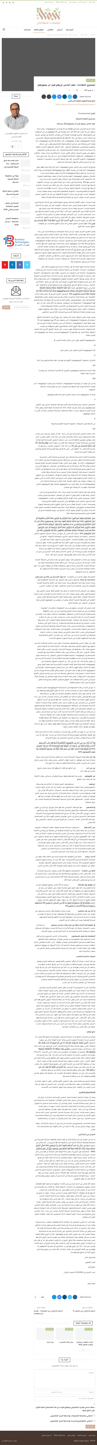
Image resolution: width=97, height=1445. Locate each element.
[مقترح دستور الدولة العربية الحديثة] (25, 193)
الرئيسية (69, 30)
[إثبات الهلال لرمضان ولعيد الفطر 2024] (84, 1334)
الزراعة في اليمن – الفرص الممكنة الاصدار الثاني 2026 (11, 206)
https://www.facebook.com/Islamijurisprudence (75, 105)
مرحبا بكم (92, 2)
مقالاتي (50, 30)
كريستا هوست (7, 1441)
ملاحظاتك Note (61, 2)
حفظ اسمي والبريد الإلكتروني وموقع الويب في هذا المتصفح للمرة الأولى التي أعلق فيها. (65, 1409)
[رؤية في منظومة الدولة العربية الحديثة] (25, 178)
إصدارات (27, 30)
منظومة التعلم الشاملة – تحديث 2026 (12, 222)
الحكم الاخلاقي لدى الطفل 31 (84, 1311)
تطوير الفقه (39, 30)
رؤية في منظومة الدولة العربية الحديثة (12, 179)
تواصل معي (72, 2)
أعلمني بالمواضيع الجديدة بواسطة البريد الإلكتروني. (71, 1421)
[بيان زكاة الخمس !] (64, 1334)
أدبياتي (59, 30)
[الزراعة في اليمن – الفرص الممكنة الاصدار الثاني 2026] (25, 205)
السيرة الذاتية (82, 2)
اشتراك (6, 307)
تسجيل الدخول (49, 2)
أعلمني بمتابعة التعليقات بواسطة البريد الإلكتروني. (71, 1416)
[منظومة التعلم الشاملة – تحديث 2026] (25, 221)
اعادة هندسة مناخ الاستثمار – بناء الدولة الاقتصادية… (11, 164)
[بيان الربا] (45, 1334)
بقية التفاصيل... (16, 141)
